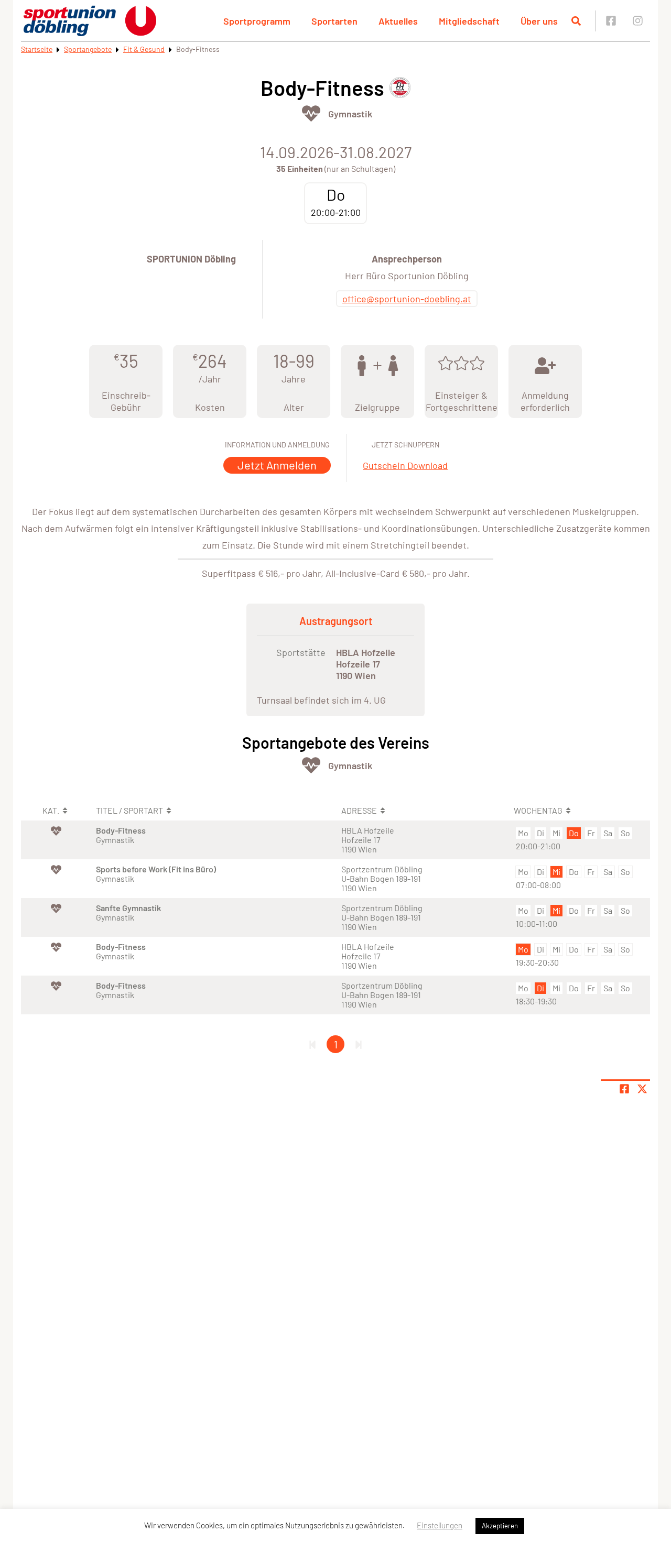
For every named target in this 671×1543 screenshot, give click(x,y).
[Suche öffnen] (576, 21)
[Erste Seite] (312, 1044)
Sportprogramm (256, 21)
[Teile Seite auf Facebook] (624, 1089)
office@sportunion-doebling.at (406, 298)
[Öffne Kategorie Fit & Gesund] (311, 113)
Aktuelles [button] (398, 21)
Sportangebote (88, 49)
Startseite (36, 49)
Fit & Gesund (144, 49)
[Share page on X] (642, 1089)
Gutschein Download (405, 465)
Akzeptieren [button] (500, 1526)
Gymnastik (350, 113)
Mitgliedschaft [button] (469, 21)
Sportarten (334, 21)
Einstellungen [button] (439, 1525)
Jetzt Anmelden (277, 465)
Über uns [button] (539, 21)
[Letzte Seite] (358, 1044)
